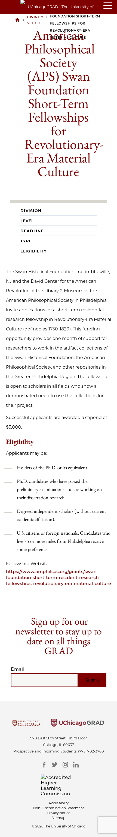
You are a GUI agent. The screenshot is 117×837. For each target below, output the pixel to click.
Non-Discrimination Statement (58, 808)
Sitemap (58, 818)
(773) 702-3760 (91, 751)
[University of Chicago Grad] (77, 725)
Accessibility (59, 803)
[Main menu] (110, 6)
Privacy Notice (58, 813)
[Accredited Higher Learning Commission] (58, 785)
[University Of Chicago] (26, 725)
